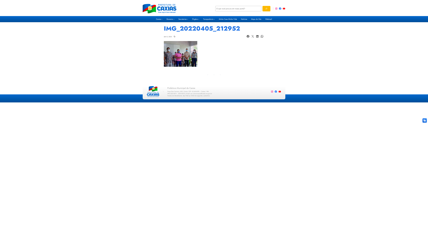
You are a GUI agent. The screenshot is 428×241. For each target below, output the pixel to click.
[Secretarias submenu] (187, 19)
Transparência (208, 19)
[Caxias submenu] (162, 19)
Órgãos (195, 19)
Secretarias (182, 19)
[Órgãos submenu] (198, 19)
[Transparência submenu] (214, 19)
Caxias (158, 19)
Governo (170, 19)
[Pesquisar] (266, 8)
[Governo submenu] (174, 19)
